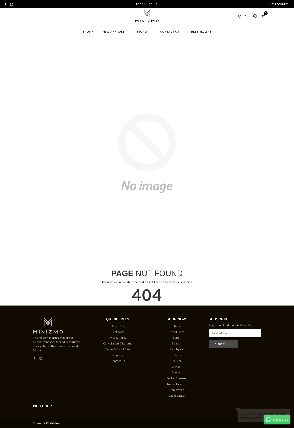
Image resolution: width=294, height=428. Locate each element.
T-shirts (176, 355)
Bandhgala (176, 349)
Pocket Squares (176, 378)
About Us (118, 326)
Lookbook (118, 331)
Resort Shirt (176, 331)
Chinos (176, 366)
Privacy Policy (117, 337)
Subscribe (223, 344)
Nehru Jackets (176, 384)
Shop (87, 31)
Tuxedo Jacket (176, 395)
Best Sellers (201, 31)
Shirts (176, 326)
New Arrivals (114, 31)
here (162, 282)
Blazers (176, 343)
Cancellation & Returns (117, 343)
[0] (262, 16)
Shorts (176, 372)
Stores (142, 31)
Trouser (176, 360)
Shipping (117, 355)
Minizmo (55, 423)
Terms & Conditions (117, 349)
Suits (176, 337)
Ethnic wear (176, 389)
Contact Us (169, 31)
